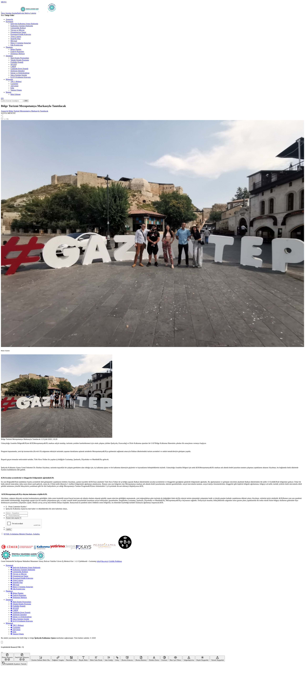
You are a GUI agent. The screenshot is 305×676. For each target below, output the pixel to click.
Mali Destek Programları (19, 58)
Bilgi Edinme (15, 94)
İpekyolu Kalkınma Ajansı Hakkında (24, 24)
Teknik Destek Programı (19, 60)
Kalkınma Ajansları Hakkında (21, 26)
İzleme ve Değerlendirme (19, 73)
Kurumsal (9, 21)
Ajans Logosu (15, 36)
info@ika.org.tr (102, 561)
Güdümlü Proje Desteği (19, 69)
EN (2, 98)
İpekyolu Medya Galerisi (26, 13)
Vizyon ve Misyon (17, 30)
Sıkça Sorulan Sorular (9, 13)
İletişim (8, 92)
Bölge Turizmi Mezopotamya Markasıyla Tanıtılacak (28, 111)
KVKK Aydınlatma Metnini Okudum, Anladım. (22, 534)
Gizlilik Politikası (115, 561)
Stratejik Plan (15, 39)
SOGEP (13, 64)
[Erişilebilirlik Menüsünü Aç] (2, 642)
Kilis (12, 88)
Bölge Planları (15, 49)
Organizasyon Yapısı (18, 32)
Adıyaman (14, 86)
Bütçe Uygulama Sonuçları (20, 43)
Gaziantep (14, 84)
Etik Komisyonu (16, 45)
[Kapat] (2, 652)
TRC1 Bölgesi (15, 81)
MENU (4, 2)
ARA (26, 101)
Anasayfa (9, 19)
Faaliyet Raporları (17, 51)
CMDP (13, 66)
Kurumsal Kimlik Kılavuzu (20, 34)
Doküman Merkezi (17, 54)
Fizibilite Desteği (16, 62)
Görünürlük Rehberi (18, 28)
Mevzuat (13, 41)
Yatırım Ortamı (16, 90)
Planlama (9, 47)
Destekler (9, 56)
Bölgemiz (9, 79)
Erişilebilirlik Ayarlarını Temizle (15, 664)
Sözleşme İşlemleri (17, 71)
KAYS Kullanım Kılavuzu (20, 77)
